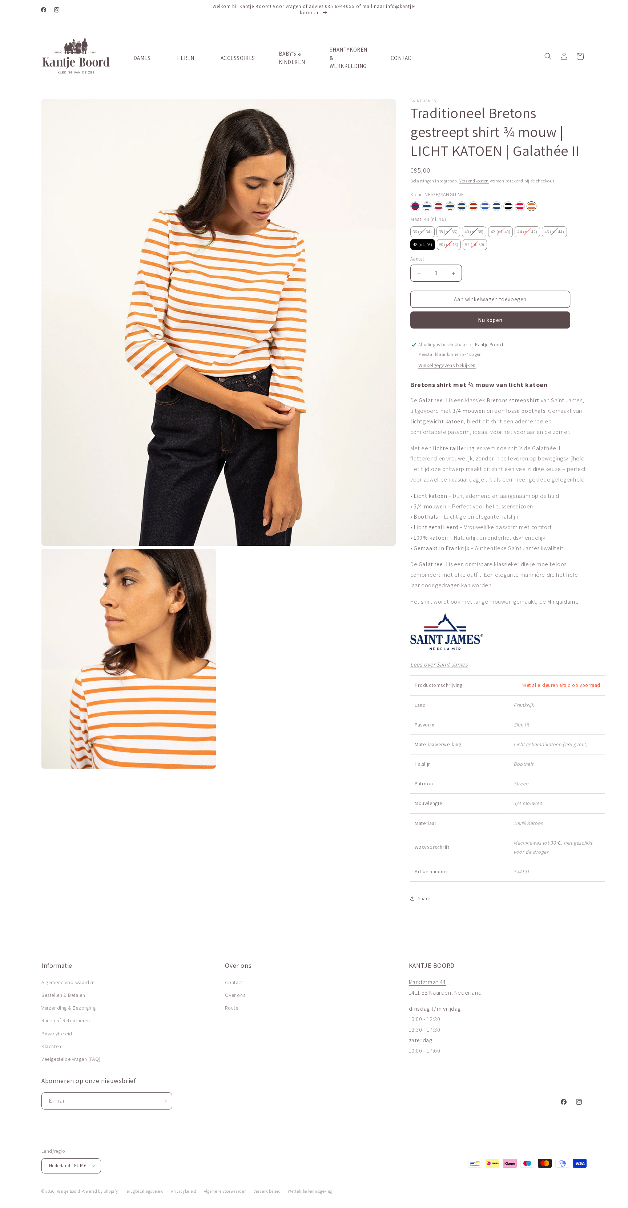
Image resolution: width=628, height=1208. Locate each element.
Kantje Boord (68, 1191)
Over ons (235, 995)
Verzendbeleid (267, 1191)
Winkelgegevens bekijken (447, 365)
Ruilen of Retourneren (65, 1020)
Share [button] (424, 898)
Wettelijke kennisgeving (310, 1191)
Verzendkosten (474, 181)
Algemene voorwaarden (68, 982)
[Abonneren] (164, 1101)
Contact (234, 982)
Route (231, 1007)
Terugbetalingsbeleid (144, 1191)
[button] (548, 56)
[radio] (415, 206)
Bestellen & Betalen (63, 995)
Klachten (51, 1046)
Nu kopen (490, 320)
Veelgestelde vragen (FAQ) (71, 1059)
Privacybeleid (56, 1033)
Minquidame (563, 601)
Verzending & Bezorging (68, 1007)
